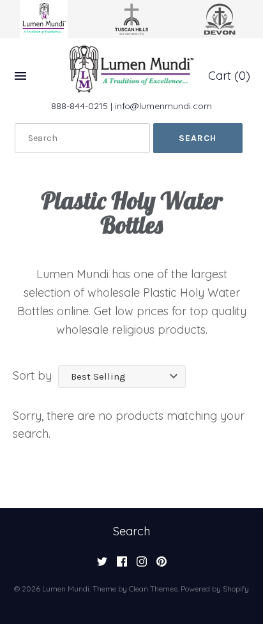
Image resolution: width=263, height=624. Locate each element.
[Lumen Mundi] (131, 69)
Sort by (32, 375)
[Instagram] (142, 565)
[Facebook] (122, 565)
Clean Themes (153, 588)
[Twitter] (102, 565)
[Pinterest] (161, 565)
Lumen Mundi (65, 588)
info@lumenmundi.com (163, 106)
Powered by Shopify (215, 588)
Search (131, 531)
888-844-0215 (79, 106)
